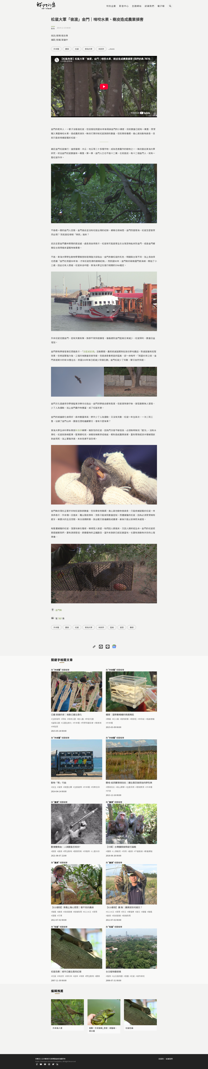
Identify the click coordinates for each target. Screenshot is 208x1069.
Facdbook (36, 1064)
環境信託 (111, 787)
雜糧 (144, 911)
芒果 (60, 915)
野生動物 (68, 851)
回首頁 (161, 1059)
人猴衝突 (117, 851)
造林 (76, 976)
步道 (109, 790)
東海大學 (88, 49)
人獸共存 (96, 851)
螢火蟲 (81, 718)
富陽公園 (56, 722)
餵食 (98, 976)
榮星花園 (90, 718)
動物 (53, 28)
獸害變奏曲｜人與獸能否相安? (65, 846)
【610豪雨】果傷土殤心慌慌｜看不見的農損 (72, 907)
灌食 (60, 787)
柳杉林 (69, 976)
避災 (138, 911)
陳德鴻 (98, 722)
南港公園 (72, 718)
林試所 (61, 976)
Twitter (53, 1064)
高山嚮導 (121, 787)
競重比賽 (68, 787)
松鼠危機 (129, 1028)
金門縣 (58, 610)
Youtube (40, 1064)
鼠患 (122, 627)
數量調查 (149, 851)
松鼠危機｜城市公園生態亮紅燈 (66, 971)
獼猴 (109, 851)
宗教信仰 (96, 787)
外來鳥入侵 (57, 1028)
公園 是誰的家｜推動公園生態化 (66, 714)
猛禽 (112, 627)
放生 (54, 787)
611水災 (87, 911)
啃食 (82, 976)
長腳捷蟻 (150, 718)
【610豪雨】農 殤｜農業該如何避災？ (124, 907)
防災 (124, 911)
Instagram (49, 1064)
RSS (57, 1064)
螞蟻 (109, 718)
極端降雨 (78, 911)
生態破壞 (78, 787)
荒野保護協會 (87, 722)
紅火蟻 (116, 718)
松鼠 (77, 49)
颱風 (54, 911)
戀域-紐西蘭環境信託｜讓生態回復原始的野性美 (129, 782)
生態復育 (56, 718)
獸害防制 (78, 851)
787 (60, 618)
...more (111, 48)
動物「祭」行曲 (58, 782)
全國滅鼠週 (88, 351)
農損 (67, 49)
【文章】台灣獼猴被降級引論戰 (121, 846)
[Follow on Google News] (114, 646)
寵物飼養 (125, 718)
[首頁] (46, 5)
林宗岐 (142, 718)
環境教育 (140, 787)
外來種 (56, 49)
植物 (109, 976)
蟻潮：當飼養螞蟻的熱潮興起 (120, 714)
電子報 (161, 6)
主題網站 (137, 6)
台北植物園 (118, 976)
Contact (45, 1064)
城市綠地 (141, 976)
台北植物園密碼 (113, 971)
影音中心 (124, 6)
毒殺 (131, 627)
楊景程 (134, 718)
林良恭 (101, 49)
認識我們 (149, 6)
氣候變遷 (68, 911)
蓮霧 (54, 915)
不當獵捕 (139, 851)
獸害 (54, 851)
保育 (125, 851)
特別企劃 (111, 6)
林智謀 (55, 726)
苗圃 (127, 976)
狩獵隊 (87, 851)
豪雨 (95, 911)
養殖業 (131, 911)
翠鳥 (64, 718)
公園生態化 (67, 722)
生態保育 (130, 787)
